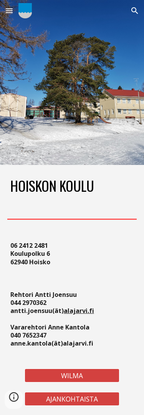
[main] (72, 185)
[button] (9, 10)
